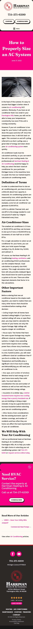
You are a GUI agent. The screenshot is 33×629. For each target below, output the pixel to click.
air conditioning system (14, 146)
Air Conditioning (16, 536)
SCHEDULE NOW (22, 21)
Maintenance (7, 612)
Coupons (18, 612)
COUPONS (8, 21)
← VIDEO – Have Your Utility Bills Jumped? (14, 521)
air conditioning (15, 107)
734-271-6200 (17, 14)
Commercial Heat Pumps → (21, 527)
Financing (27, 612)
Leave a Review (16, 603)
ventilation (22, 258)
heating (14, 258)
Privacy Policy (16, 619)
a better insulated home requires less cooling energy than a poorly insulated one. (16, 396)
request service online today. (19, 453)
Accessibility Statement (16, 621)
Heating (9, 609)
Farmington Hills (8, 115)
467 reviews (19, 600)
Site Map (16, 623)
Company (16, 615)
